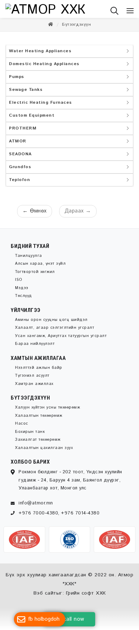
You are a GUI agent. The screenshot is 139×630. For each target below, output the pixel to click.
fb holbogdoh (44, 619)
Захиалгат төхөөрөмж (38, 443)
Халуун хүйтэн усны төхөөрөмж (47, 411)
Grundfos (20, 170)
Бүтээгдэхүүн (76, 28)
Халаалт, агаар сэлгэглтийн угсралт (54, 331)
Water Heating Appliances (40, 55)
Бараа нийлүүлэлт (35, 347)
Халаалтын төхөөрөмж (38, 419)
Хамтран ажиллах (34, 387)
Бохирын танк (30, 435)
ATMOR (17, 145)
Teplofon (19, 183)
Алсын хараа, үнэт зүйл (40, 267)
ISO (18, 283)
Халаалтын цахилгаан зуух (44, 451)
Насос (21, 427)
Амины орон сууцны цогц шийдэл (51, 323)
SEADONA (20, 158)
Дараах (78, 214)
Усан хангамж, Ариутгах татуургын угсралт (61, 339)
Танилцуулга (28, 259)
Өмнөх (34, 214)
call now (73, 619)
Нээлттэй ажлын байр (38, 371)
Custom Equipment (31, 119)
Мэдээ (22, 291)
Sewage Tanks (25, 93)
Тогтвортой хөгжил (35, 275)
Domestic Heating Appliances (44, 67)
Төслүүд (23, 299)
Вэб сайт (45, 596)
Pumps (16, 80)
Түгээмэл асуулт (32, 379)
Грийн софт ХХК (86, 596)
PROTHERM (22, 132)
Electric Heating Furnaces (40, 106)
